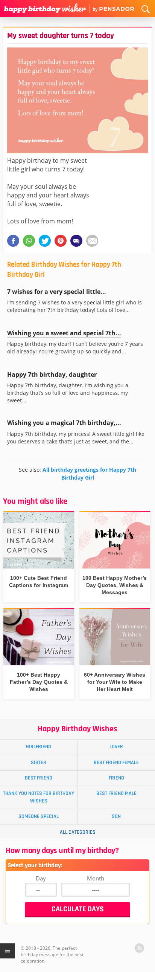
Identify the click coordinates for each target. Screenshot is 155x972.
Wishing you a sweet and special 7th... (64, 333)
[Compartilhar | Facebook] (13, 241)
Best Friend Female (116, 762)
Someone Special (38, 816)
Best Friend (38, 778)
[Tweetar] (45, 241)
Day (41, 878)
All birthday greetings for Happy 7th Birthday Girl (89, 473)
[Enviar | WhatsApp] (29, 241)
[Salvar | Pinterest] (61, 241)
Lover (116, 746)
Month (95, 878)
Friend (116, 778)
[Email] (92, 241)
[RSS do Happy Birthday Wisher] (139, 948)
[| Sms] (76, 241)
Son (116, 816)
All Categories (78, 832)
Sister (38, 762)
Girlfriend (38, 746)
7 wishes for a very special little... (56, 291)
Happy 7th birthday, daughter (52, 374)
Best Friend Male (116, 793)
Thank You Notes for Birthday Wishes (38, 797)
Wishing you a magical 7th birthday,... (64, 423)
